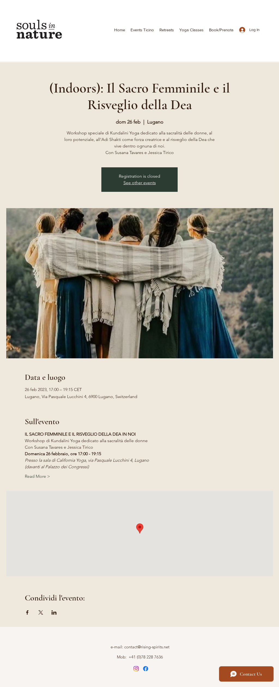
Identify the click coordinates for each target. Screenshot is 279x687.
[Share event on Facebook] (27, 612)
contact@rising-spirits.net (146, 646)
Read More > (37, 476)
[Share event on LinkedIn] (54, 612)
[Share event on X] (40, 612)
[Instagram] (136, 668)
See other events (139, 182)
